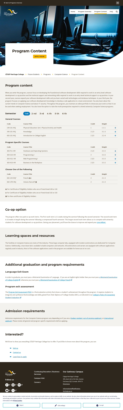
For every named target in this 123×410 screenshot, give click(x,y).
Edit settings (61, 405)
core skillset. (101, 222)
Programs (47, 74)
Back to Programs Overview (14, 3)
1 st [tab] (26, 113)
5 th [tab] (57, 113)
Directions (66, 384)
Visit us (15, 348)
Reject (21, 405)
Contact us (17, 352)
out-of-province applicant (92, 318)
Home (73, 11)
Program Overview (84, 11)
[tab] (61, 128)
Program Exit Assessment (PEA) (20, 292)
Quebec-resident (76, 318)
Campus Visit (39, 378)
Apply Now (40, 56)
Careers (37, 382)
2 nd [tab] (34, 113)
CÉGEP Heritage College (14, 74)
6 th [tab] (64, 113)
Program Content (100, 11)
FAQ (111, 11)
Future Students (33, 74)
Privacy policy (17, 400)
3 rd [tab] (42, 113)
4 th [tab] (49, 113)
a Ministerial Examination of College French (54, 280)
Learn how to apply (20, 357)
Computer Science (61, 74)
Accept (101, 405)
